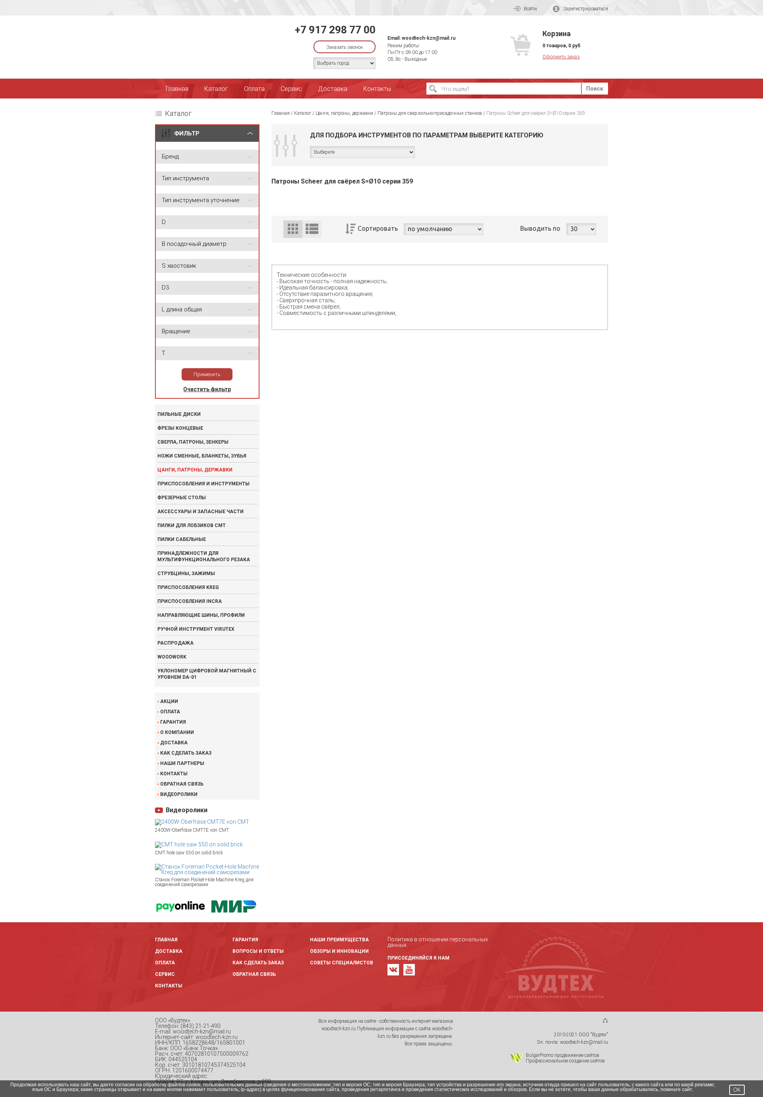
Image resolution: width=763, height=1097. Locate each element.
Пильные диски (179, 414)
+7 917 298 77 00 (335, 30)
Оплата (254, 89)
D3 (165, 287)
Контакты (377, 89)
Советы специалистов (341, 963)
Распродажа (175, 643)
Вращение (176, 331)
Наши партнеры (182, 763)
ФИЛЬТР (186, 133)
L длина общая (182, 309)
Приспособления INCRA (189, 601)
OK (737, 1090)
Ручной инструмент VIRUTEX (195, 629)
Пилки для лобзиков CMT (191, 525)
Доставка (332, 89)
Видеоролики (179, 794)
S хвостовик (179, 265)
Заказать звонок (344, 47)
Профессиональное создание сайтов (565, 1061)
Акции (169, 701)
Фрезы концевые (180, 428)
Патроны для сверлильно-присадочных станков (430, 113)
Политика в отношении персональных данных (437, 942)
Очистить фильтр (207, 389)
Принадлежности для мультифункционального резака (203, 556)
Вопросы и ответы (258, 951)
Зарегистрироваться (585, 9)
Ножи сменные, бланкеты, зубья (201, 456)
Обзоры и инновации (339, 951)
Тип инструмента (185, 178)
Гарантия (173, 722)
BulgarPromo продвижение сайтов (562, 1055)
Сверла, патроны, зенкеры (193, 442)
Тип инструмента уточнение (201, 200)
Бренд (170, 156)
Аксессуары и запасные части (200, 511)
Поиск (594, 88)
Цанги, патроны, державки (194, 470)
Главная (177, 89)
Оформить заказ (561, 57)
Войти (530, 9)
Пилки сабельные (181, 539)
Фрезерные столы (181, 497)
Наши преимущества (339, 939)
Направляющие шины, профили (201, 615)
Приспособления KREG (188, 587)
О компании (177, 732)
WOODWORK (171, 657)
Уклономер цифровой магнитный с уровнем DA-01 (206, 674)
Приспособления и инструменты (203, 484)
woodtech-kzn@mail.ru (428, 38)
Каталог (216, 89)
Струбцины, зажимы (186, 573)
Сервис (291, 89)
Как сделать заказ (185, 753)
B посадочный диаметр (194, 243)
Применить (207, 374)
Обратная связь (181, 784)
